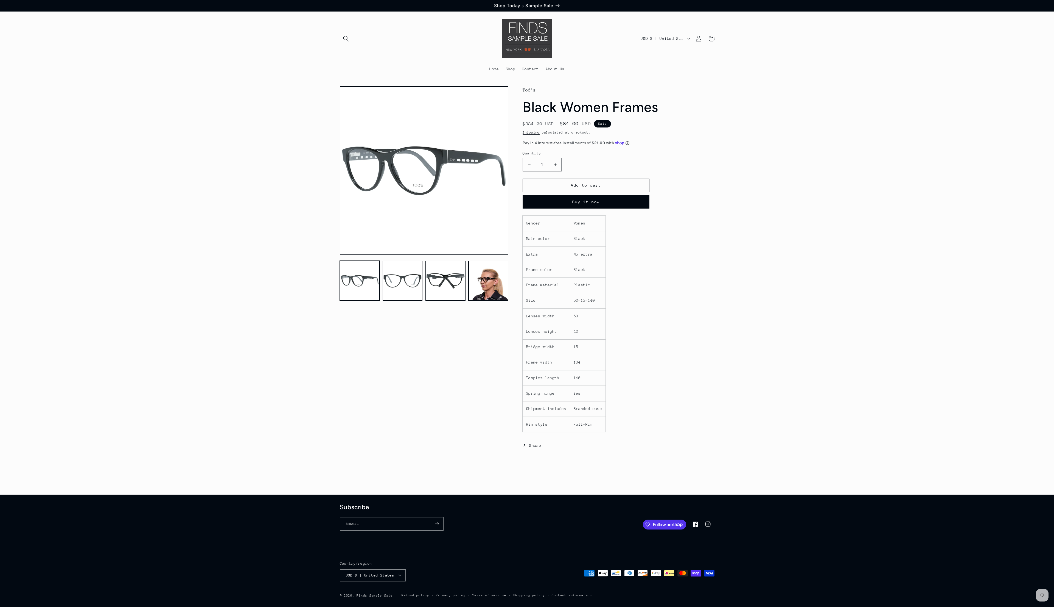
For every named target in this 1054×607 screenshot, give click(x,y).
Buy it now (586, 201)
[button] (346, 38)
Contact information (572, 595)
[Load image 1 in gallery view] (360, 281)
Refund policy (415, 595)
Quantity (532, 153)
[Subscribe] (436, 523)
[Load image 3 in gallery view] (445, 281)
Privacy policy (451, 595)
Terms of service (489, 595)
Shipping (531, 132)
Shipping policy (529, 595)
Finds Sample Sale (375, 595)
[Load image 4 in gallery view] (488, 281)
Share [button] (535, 445)
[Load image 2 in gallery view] (403, 281)
